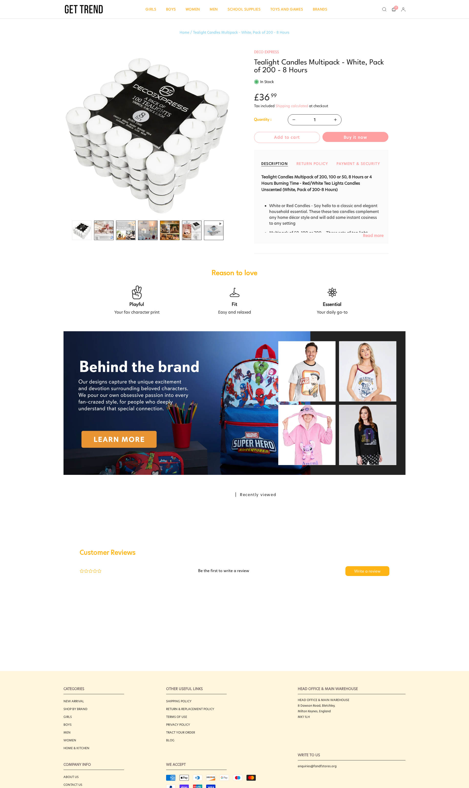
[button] (151, 9)
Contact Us (73, 785)
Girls (68, 717)
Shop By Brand (75, 709)
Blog (170, 740)
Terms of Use (176, 717)
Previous (63, 134)
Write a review (367, 571)
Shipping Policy (179, 701)
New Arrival (74, 701)
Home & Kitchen (76, 748)
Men (67, 732)
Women (70, 740)
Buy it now (355, 137)
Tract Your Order (180, 732)
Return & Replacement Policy (190, 709)
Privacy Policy (178, 725)
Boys (68, 725)
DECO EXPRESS (266, 52)
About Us (71, 777)
